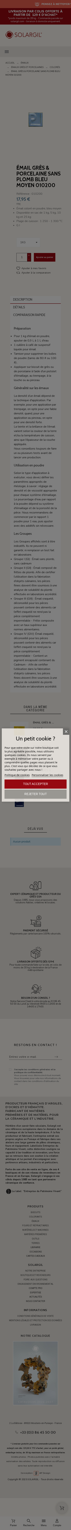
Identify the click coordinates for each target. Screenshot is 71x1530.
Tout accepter (35, 784)
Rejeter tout (35, 794)
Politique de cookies (17, 775)
